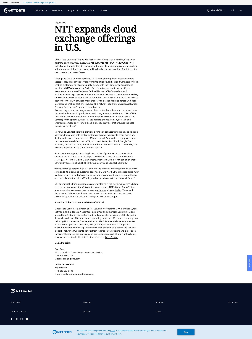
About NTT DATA (18, 312)
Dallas (118, 190)
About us (87, 10)
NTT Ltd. (94, 208)
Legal (158, 312)
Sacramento (60, 193)
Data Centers (111, 237)
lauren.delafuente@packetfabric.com (75, 274)
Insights (72, 10)
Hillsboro (104, 196)
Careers (103, 10)
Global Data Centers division (74, 66)
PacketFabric (100, 81)
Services (56, 10)
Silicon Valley (60, 196)
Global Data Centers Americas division (79, 116)
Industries (39, 10)
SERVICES (87, 302)
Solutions (233, 302)
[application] (126, 332)
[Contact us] (240, 10)
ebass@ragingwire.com (68, 258)
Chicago (83, 196)
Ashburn (101, 190)
